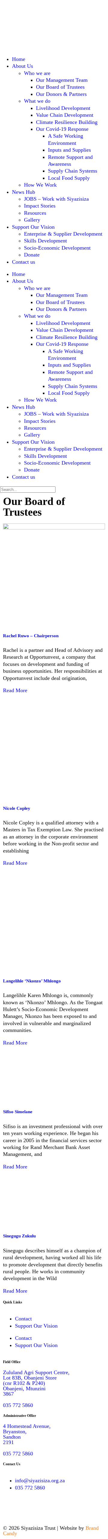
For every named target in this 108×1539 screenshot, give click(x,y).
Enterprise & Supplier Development (63, 234)
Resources (35, 213)
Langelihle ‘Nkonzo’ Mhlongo (32, 981)
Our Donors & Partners (61, 94)
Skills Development (45, 241)
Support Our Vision (33, 227)
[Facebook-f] (10, 1510)
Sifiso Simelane (17, 1111)
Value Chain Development (64, 115)
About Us (22, 66)
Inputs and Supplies (69, 150)
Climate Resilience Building (67, 122)
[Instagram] (27, 1510)
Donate (32, 255)
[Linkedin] (43, 1510)
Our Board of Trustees (60, 87)
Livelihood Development (63, 108)
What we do (37, 101)
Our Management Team (62, 80)
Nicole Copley (16, 808)
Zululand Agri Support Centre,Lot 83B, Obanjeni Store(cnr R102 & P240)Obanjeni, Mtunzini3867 (36, 1383)
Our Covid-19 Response (62, 129)
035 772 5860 (18, 1405)
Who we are (37, 73)
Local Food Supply (69, 178)
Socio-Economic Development (57, 248)
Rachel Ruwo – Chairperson (30, 635)
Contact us (23, 262)
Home (18, 59)
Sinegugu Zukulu (19, 1236)
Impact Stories (40, 206)
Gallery (32, 220)
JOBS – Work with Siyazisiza (56, 199)
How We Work (40, 185)
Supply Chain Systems (72, 171)
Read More (15, 690)
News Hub (23, 192)
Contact (23, 1319)
